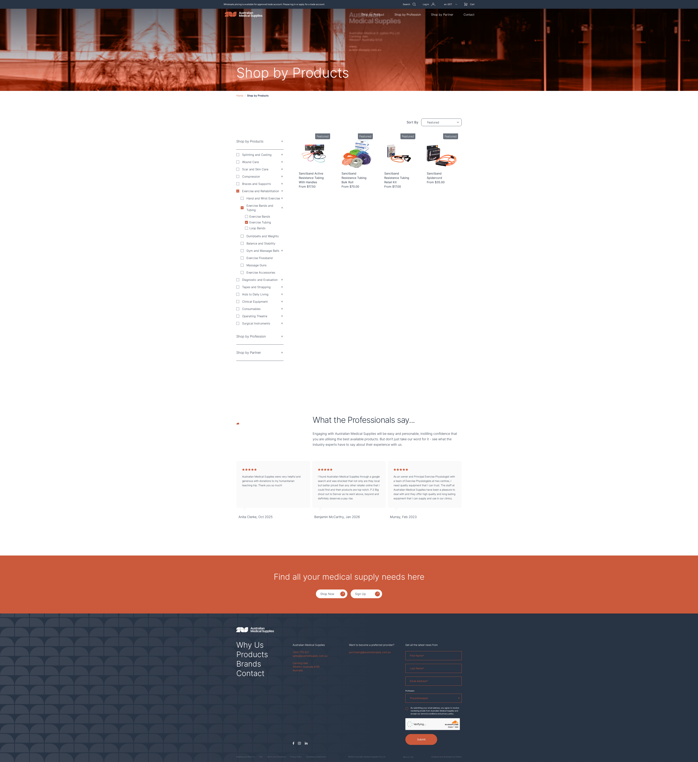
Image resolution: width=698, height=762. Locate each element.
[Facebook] (293, 743)
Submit (421, 739)
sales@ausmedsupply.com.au (310, 655)
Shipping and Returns (245, 757)
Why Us (250, 644)
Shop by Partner (442, 14)
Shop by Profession (407, 14)
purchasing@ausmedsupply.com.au (370, 652)
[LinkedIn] (306, 743)
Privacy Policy (296, 757)
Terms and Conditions (276, 757)
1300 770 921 (301, 652)
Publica (459, 757)
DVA (261, 757)
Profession (409, 691)
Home (239, 95)
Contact (469, 14)
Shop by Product (372, 14)
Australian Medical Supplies (309, 644)
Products (252, 654)
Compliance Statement (316, 757)
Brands (248, 663)
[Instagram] (299, 743)
